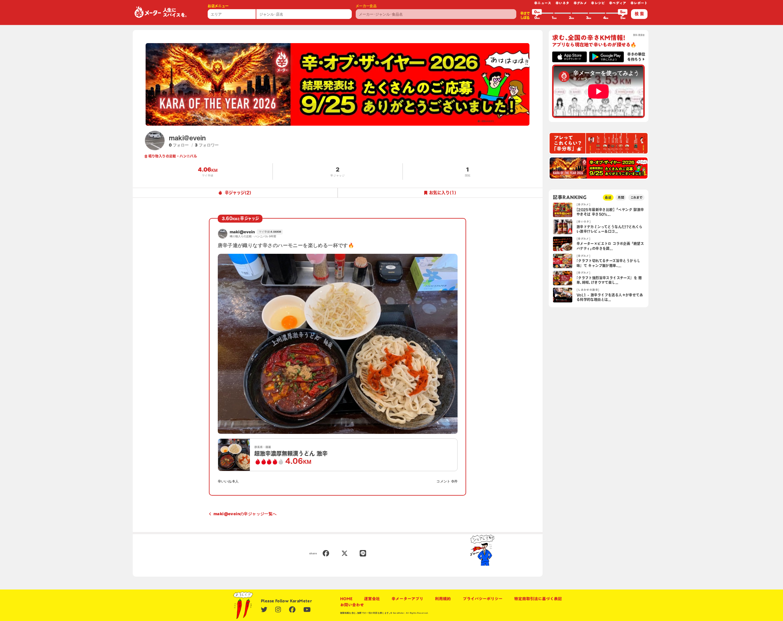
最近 (608, 197)
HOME (346, 599)
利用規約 (443, 599)
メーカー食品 (366, 6)
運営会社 (372, 599)
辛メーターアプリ (407, 599)
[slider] (537, 13)
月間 (621, 197)
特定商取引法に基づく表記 (538, 599)
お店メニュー (218, 6)
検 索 (639, 14)
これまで (636, 197)
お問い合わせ (352, 605)
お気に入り (442, 192)
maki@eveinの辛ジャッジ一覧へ (244, 513)
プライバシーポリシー (483, 599)
